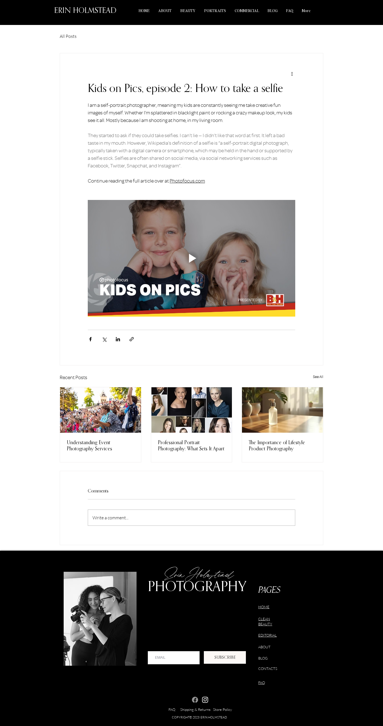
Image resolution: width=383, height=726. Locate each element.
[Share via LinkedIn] (118, 339)
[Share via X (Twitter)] (104, 339)
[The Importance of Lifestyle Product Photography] (282, 410)
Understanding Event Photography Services (89, 445)
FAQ (174, 709)
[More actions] (292, 73)
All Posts (68, 36)
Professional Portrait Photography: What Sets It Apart (191, 445)
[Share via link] (131, 339)
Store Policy (222, 709)
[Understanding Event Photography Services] (100, 410)
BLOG (263, 658)
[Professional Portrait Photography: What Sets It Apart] (191, 410)
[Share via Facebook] (90, 339)
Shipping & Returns (196, 709)
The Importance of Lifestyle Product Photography (277, 445)
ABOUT (264, 647)
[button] (188, 10)
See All (318, 377)
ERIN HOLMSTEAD (85, 11)
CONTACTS (267, 668)
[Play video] (191, 258)
